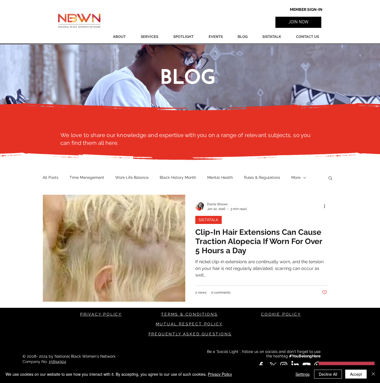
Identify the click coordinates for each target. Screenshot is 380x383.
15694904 (57, 361)
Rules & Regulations (262, 177)
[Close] (373, 374)
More (295, 177)
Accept (356, 374)
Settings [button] (302, 374)
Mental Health (220, 177)
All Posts (50, 177)
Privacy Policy (220, 374)
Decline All (328, 374)
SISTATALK (208, 220)
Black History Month (178, 177)
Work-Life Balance (132, 177)
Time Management (87, 177)
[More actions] (326, 206)
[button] (298, 22)
